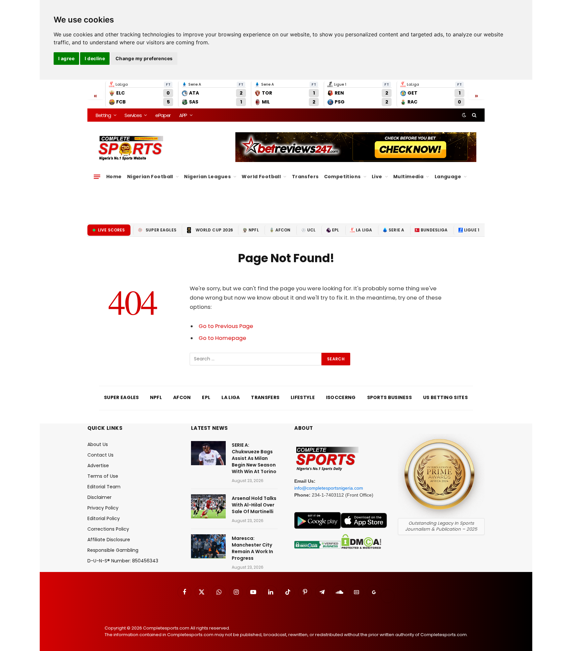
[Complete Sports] (131, 148)
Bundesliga (434, 230)
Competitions (342, 176)
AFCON (283, 230)
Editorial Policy (103, 518)
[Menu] (97, 176)
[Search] (473, 115)
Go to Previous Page (226, 326)
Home (114, 176)
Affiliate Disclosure (108, 539)
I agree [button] (66, 58)
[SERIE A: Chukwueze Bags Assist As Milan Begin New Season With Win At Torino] (208, 453)
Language (448, 176)
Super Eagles (161, 230)
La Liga (364, 230)
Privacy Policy (103, 508)
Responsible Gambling (112, 550)
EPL (335, 230)
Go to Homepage (222, 338)
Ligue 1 (471, 230)
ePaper (162, 115)
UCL (311, 230)
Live (377, 176)
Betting (103, 115)
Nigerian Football (150, 176)
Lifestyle (303, 397)
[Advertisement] (286, 200)
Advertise (98, 465)
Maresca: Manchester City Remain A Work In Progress (252, 548)
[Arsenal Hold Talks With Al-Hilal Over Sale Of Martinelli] (208, 506)
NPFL (254, 230)
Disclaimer (99, 497)
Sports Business (389, 397)
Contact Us (100, 455)
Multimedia (408, 176)
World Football (261, 176)
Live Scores (111, 230)
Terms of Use (102, 476)
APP (183, 115)
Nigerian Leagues (207, 176)
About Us (97, 444)
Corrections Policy (108, 529)
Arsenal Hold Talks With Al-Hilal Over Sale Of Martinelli (254, 505)
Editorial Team (103, 486)
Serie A (396, 230)
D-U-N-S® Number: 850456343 (122, 560)
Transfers (305, 176)
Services (132, 115)
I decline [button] (95, 58)
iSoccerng (341, 397)
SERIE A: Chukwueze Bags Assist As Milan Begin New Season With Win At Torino (254, 458)
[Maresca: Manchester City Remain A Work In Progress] (208, 546)
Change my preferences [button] (144, 58)
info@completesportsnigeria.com (328, 488)
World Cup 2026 (214, 230)
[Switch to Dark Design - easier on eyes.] (464, 115)
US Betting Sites (445, 397)
